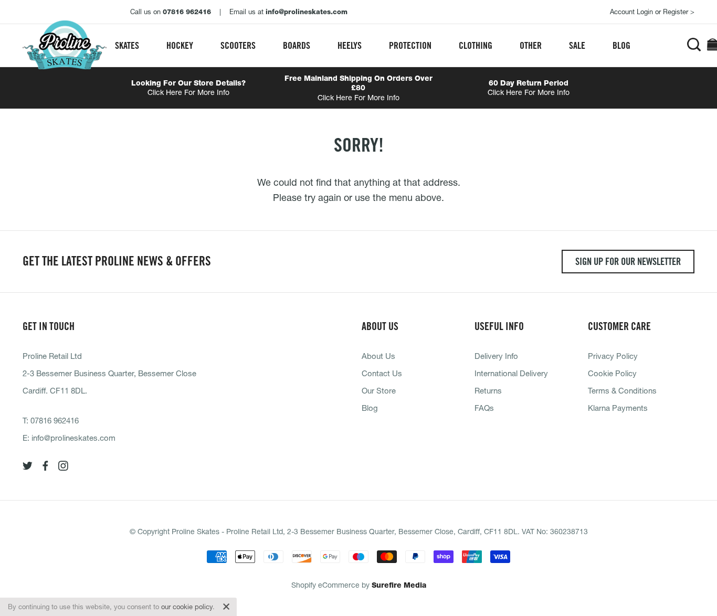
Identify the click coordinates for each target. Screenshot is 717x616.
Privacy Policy (613, 355)
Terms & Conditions (622, 390)
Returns (488, 390)
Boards (296, 45)
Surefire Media (399, 585)
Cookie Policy (612, 373)
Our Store (379, 390)
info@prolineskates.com (73, 437)
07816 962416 (54, 420)
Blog (621, 45)
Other (531, 45)
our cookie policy (187, 606)
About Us (378, 355)
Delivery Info (496, 355)
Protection (410, 45)
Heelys (350, 45)
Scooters (238, 45)
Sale (577, 45)
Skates (127, 45)
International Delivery (511, 373)
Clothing (475, 45)
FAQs (484, 407)
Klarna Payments (618, 407)
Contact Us (382, 373)
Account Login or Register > (652, 11)
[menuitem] (127, 45)
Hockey (179, 45)
